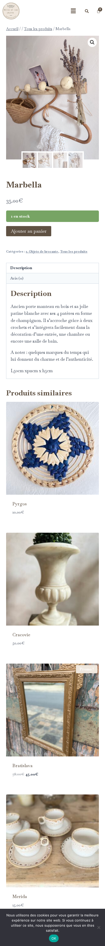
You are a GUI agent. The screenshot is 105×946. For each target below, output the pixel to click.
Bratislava (22, 765)
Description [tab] (21, 267)
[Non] (98, 927)
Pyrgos (19, 504)
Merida (19, 896)
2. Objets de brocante (42, 252)
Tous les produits (73, 252)
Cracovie (21, 635)
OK (53, 938)
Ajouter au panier (29, 231)
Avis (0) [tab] (16, 278)
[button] (73, 11)
